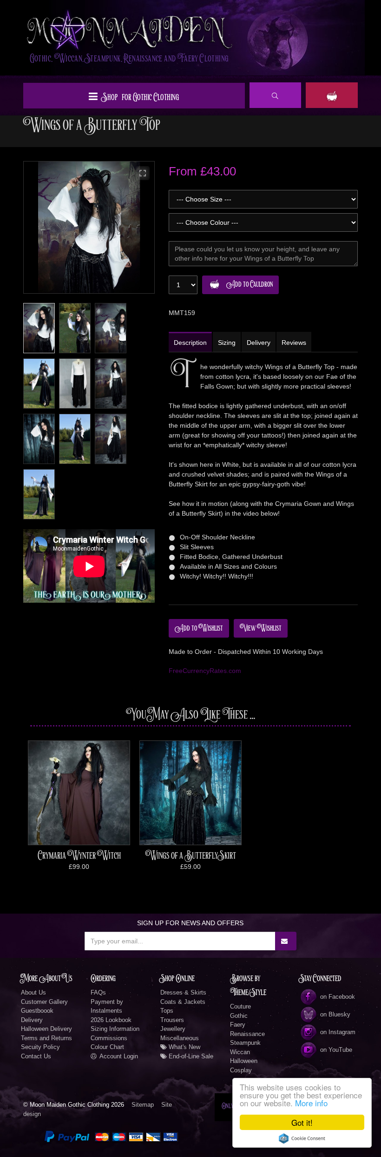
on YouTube (336, 1049)
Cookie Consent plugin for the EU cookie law (302, 1138)
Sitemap (142, 1104)
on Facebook (337, 996)
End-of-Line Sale (190, 1056)
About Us (33, 992)
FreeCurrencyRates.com (205, 670)
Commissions (109, 1038)
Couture (240, 1006)
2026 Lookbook (111, 1019)
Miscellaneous (179, 1038)
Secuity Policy (40, 1046)
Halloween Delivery (46, 1028)
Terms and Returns (46, 1038)
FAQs (98, 992)
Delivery (32, 1019)
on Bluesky (335, 1014)
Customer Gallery (44, 1001)
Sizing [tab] (227, 342)
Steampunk (245, 1042)
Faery (237, 1024)
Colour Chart (107, 1046)
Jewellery (172, 1028)
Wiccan (240, 1052)
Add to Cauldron (249, 284)
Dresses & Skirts (183, 992)
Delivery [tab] (258, 342)
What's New (183, 1046)
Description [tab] (190, 342)
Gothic (239, 1015)
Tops (166, 1010)
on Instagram (337, 1032)
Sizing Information (115, 1028)
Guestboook (37, 1010)
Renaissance (247, 1033)
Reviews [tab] (294, 342)
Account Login (118, 1056)
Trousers (172, 1019)
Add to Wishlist (199, 628)
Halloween (243, 1060)
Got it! (302, 1122)
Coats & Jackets (182, 1001)
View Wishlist (261, 628)
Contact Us (36, 1056)
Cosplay (241, 1070)
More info (311, 1103)
